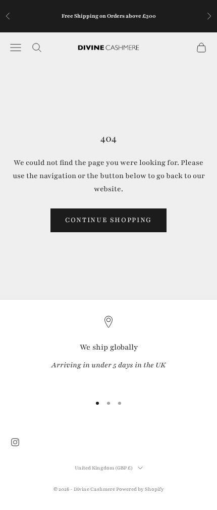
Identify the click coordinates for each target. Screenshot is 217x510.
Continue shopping (108, 220)
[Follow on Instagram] (15, 442)
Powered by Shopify (140, 489)
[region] (108, 350)
